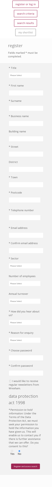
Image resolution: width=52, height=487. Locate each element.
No (19, 453)
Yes (12, 453)
